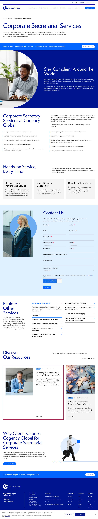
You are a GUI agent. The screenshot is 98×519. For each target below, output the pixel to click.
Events (79, 507)
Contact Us (88, 46)
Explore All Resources (88, 358)
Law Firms (70, 496)
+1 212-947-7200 (35, 504)
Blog (79, 496)
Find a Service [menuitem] (31, 8)
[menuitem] (82, 2)
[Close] (95, 514)
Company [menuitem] (77, 8)
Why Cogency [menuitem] (54, 8)
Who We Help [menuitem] (42, 8)
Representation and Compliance (52, 496)
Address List (6, 499)
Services (10, 18)
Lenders (69, 504)
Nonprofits (70, 501)
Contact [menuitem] (90, 8)
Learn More (35, 315)
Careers (89, 504)
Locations (90, 499)
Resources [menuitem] (62, 8)
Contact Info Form (8, 502)
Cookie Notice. (7, 516)
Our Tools (80, 501)
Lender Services (48, 501)
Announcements (91, 501)
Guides (79, 504)
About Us (90, 496)
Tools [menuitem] (69, 8)
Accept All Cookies (80, 514)
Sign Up (90, 475)
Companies (70, 499)
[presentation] (89, 2)
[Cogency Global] (11, 8)
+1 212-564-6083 (37, 506)
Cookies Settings (69, 514)
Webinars (80, 499)
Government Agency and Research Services (54, 504)
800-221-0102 (33, 501)
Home (4, 18)
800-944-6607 (33, 503)
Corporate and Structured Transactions (53, 499)
